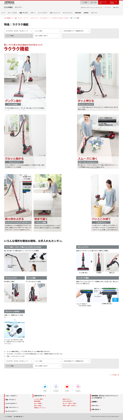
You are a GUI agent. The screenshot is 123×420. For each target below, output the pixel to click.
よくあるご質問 (38, 399)
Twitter (45, 391)
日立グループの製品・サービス (103, 2)
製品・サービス (18, 18)
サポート (33, 12)
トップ (3, 12)
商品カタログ (66, 399)
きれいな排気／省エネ (41, 36)
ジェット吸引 (38, 31)
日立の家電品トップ (8, 18)
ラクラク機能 (10, 36)
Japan (95, 2)
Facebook (56, 391)
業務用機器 (78, 12)
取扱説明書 (37, 401)
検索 (86, 2)
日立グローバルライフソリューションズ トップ (91, 7)
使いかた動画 (37, 403)
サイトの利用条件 (8, 416)
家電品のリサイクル (39, 407)
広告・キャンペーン (55, 12)
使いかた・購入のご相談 (69, 403)
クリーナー (26, 18)
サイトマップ (108, 7)
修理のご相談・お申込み (69, 405)
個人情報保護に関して (19, 416)
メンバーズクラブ (42, 12)
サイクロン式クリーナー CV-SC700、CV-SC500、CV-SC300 (54, 18)
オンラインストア (67, 12)
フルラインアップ (34, 18)
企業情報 (86, 12)
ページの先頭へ (113, 375)
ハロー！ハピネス (12, 12)
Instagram (78, 391)
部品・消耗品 (37, 405)
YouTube (67, 391)
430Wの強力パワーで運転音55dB (73, 31)
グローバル (94, 12)
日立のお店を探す (67, 401)
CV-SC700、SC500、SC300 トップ (17, 31)
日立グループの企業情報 (113, 2)
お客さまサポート (39, 396)
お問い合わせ (116, 7)
